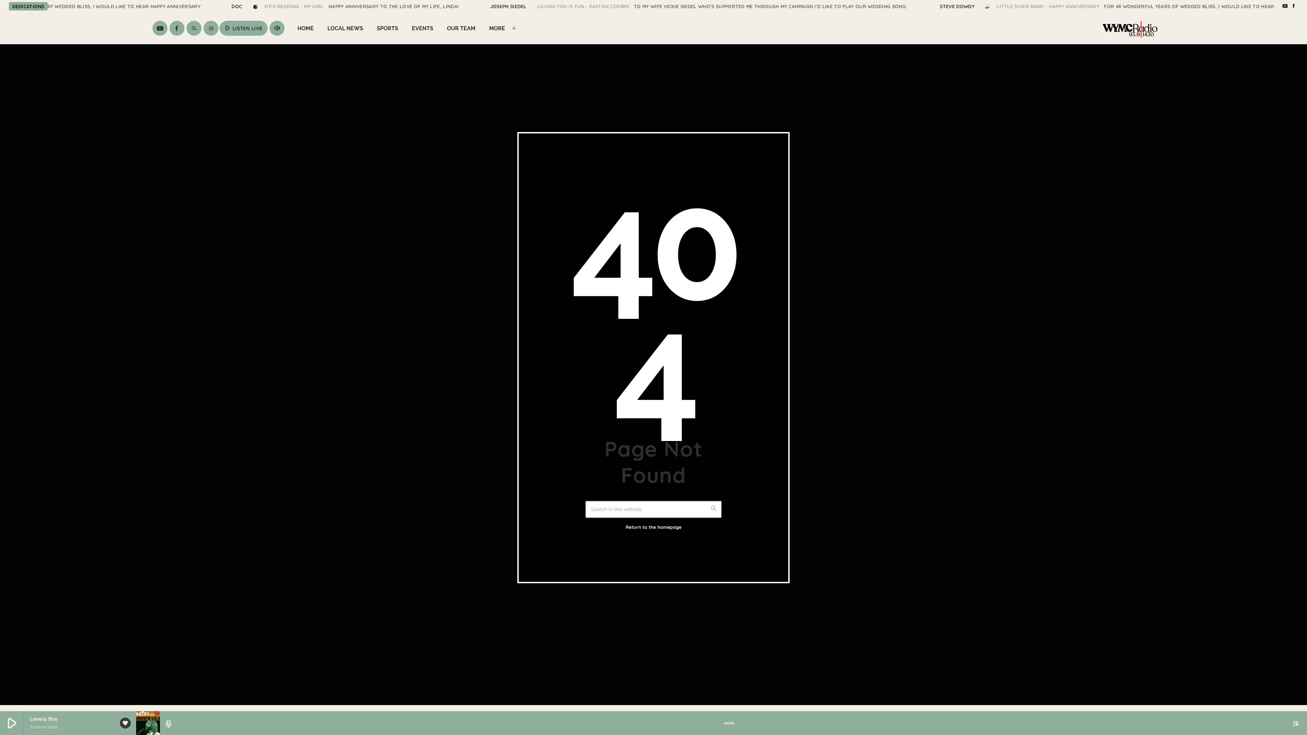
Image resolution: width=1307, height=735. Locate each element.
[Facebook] (1293, 6)
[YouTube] (1285, 6)
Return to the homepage (653, 527)
